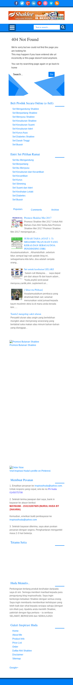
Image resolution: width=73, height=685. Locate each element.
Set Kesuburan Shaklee (24, 121)
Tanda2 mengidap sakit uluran (25, 314)
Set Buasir (17, 144)
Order (15, 646)
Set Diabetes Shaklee (23, 136)
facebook (16, 3)
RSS (57, 3)
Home (15, 631)
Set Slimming (19, 183)
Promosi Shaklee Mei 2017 (37, 217)
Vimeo (51, 3)
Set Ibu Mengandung (23, 160)
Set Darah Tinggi (21, 140)
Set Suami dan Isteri (22, 187)
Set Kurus (17, 180)
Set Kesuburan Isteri (22, 128)
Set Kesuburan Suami (23, 124)
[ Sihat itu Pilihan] (33, 289)
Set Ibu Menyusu (20, 168)
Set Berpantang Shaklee (24, 113)
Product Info (18, 638)
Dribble (45, 3)
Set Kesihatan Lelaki (22, 191)
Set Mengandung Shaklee (25, 109)
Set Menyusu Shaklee (23, 117)
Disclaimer (17, 654)
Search (63, 27)
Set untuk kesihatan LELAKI (39, 269)
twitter (22, 3)
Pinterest (39, 3)
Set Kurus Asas (20, 132)
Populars (17, 209)
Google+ (28, 3)
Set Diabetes (18, 195)
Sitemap (16, 658)
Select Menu (12, 27)
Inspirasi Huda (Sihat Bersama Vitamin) (36, 682)
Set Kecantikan (20, 176)
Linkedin (33, 3)
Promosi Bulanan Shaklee (23, 345)
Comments (36, 209)
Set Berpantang (20, 164)
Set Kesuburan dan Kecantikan (28, 172)
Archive (55, 209)
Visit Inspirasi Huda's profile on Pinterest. (30, 471)
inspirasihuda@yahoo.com (48, 485)
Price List (17, 642)
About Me (17, 635)
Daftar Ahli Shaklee (22, 650)
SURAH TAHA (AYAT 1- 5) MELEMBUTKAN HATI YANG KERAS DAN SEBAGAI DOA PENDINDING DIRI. (41, 243)
